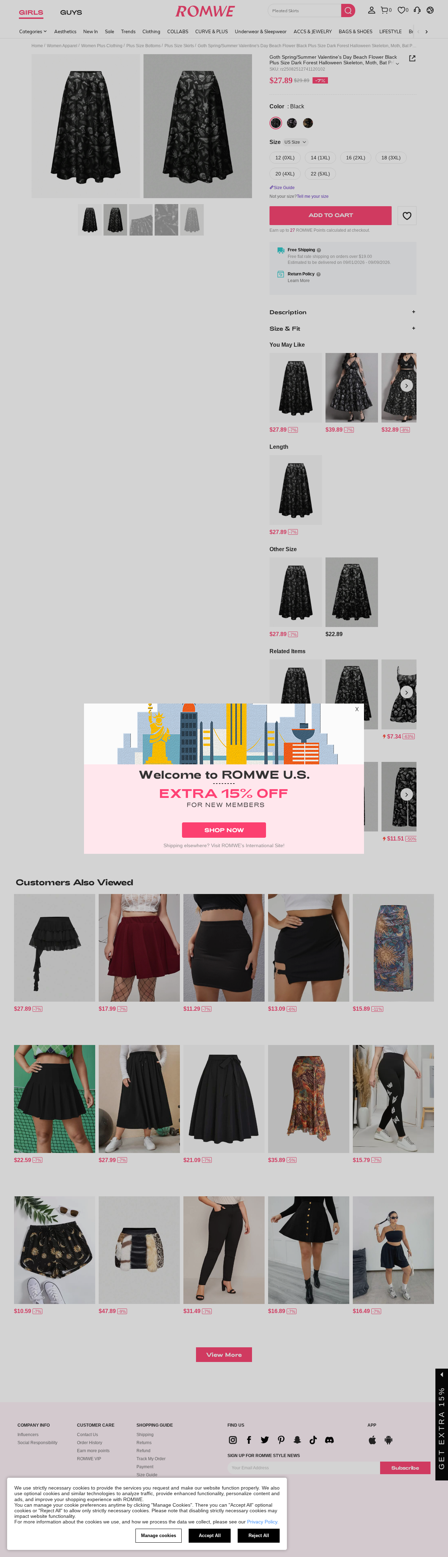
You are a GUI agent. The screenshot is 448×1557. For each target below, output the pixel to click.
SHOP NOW (224, 830)
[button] (357, 710)
